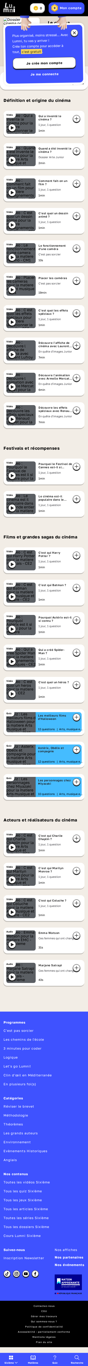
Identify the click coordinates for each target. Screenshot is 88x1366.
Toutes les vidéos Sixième (27, 1182)
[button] (11, 1359)
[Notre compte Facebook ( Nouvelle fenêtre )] (35, 1273)
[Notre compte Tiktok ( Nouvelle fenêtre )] (7, 1273)
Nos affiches (66, 1250)
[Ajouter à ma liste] (76, 119)
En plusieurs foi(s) (20, 1084)
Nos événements (69, 1265)
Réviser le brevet (19, 1106)
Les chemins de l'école (24, 1039)
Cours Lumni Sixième (22, 1236)
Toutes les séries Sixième (26, 1218)
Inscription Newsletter (24, 1258)
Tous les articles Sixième (26, 1209)
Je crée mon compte (44, 63)
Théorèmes (13, 1124)
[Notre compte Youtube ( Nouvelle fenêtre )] (25, 1273)
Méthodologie (16, 1115)
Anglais (10, 1160)
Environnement (17, 1142)
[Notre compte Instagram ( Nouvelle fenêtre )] (16, 1273)
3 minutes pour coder (23, 1048)
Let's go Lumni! (17, 1066)
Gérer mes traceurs (44, 1316)
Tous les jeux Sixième (23, 1200)
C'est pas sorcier (19, 1030)
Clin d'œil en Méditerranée (28, 1075)
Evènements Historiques (25, 1151)
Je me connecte (44, 74)
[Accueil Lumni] (9, 7)
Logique (11, 1057)
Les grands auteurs (21, 1133)
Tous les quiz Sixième (23, 1191)
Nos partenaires (69, 1257)
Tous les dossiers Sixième (26, 1227)
